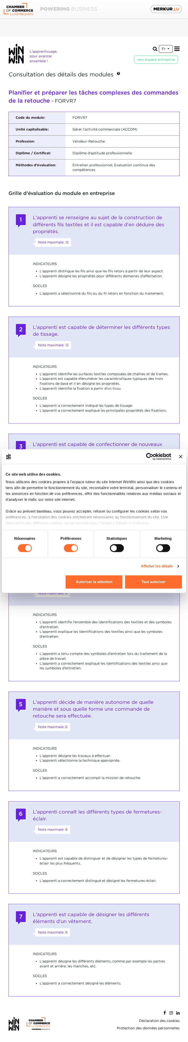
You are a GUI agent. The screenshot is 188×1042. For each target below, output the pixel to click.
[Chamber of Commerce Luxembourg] (50, 9)
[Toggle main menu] (177, 49)
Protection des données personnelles (148, 1028)
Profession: (25, 141)
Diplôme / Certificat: (33, 153)
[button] (118, 74)
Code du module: (30, 118)
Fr (164, 49)
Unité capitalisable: (32, 129)
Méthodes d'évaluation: (36, 165)
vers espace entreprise (156, 59)
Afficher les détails (157, 566)
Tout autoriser (153, 582)
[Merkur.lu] (166, 9)
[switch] (71, 548)
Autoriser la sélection (94, 582)
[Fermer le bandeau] (180, 456)
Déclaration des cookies (159, 1021)
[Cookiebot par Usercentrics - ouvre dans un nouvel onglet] (149, 456)
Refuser (34, 582)
